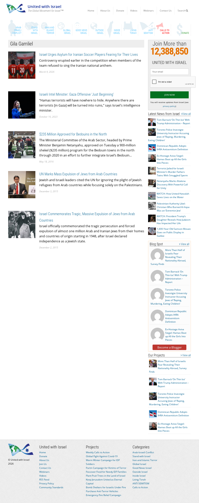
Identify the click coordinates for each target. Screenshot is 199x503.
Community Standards (51, 487)
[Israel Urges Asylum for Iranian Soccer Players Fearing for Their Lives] (21, 64)
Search (182, 10)
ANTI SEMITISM (141, 483)
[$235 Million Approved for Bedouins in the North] (21, 144)
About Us (105, 10)
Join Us (43, 464)
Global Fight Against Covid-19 (102, 456)
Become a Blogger (169, 347)
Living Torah (139, 479)
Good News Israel (142, 468)
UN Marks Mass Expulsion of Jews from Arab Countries (78, 174)
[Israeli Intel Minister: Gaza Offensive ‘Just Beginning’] (21, 104)
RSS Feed (44, 479)
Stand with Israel (141, 456)
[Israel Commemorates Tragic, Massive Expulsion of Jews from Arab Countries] (21, 224)
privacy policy (169, 106)
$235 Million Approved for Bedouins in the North (73, 134)
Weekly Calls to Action (98, 452)
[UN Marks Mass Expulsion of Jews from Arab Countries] (21, 184)
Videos (133, 10)
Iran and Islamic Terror (145, 460)
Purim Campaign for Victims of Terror (106, 468)
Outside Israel (140, 471)
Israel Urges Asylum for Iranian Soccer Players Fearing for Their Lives (88, 54)
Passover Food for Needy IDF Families (106, 471)
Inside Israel (139, 475)
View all (186, 114)
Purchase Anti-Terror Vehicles (102, 491)
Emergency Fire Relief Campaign (103, 495)
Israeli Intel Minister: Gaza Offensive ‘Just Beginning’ (76, 94)
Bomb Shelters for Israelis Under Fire (106, 487)
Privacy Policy (46, 483)
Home (91, 10)
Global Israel (139, 464)
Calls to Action (140, 487)
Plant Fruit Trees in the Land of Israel (105, 475)
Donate (120, 10)
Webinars (148, 10)
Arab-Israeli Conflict (143, 452)
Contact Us (166, 10)
